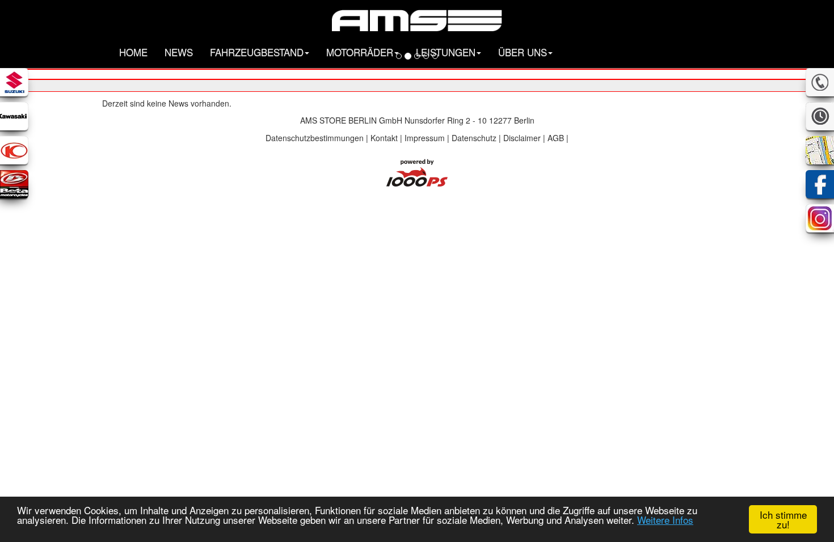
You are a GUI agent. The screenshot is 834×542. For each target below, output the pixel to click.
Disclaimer (522, 137)
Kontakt (384, 137)
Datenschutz (474, 137)
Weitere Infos (665, 520)
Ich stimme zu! (783, 519)
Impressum (425, 137)
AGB (555, 137)
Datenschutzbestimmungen (315, 137)
